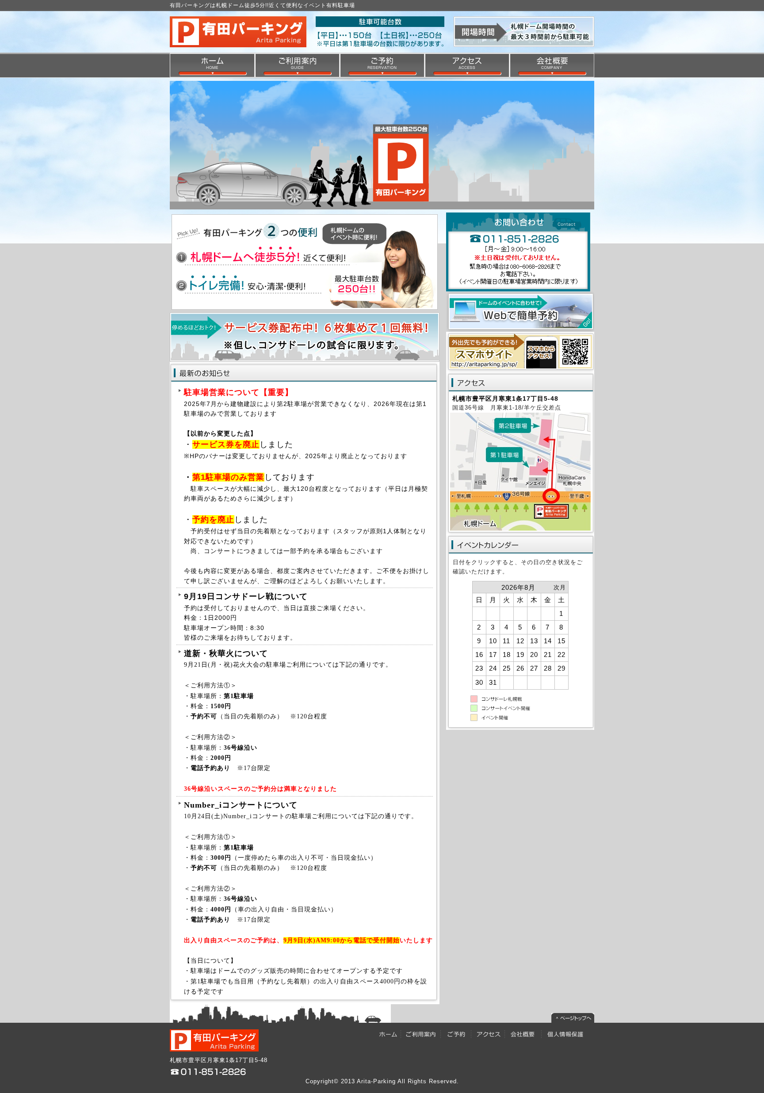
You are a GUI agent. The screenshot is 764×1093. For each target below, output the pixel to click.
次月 (560, 587)
